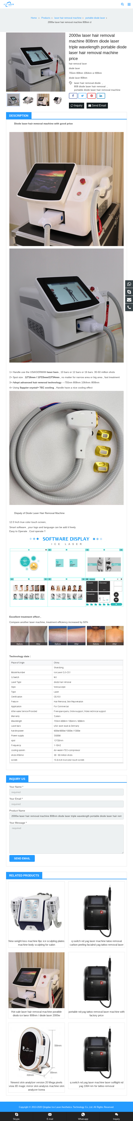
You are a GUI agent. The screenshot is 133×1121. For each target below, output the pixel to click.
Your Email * (16, 798)
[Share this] (73, 96)
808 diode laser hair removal (89, 86)
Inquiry (77, 105)
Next (61, 62)
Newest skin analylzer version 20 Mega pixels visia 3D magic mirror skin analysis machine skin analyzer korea (36, 1086)
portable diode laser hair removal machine (97, 89)
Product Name (17, 810)
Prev (10, 62)
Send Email (98, 105)
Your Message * (18, 822)
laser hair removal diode (87, 83)
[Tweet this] (82, 96)
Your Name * (16, 786)
